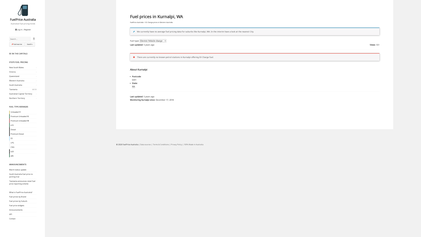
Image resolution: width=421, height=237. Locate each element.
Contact (12, 218)
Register (27, 29)
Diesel (13, 129)
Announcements (17, 164)
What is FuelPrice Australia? (20, 192)
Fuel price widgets (16, 205)
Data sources (145, 144)
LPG (12, 143)
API (10, 214)
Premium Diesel (17, 134)
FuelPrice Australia (23, 19)
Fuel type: (135, 41)
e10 (12, 125)
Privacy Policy (176, 144)
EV (12, 138)
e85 (12, 156)
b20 (12, 151)
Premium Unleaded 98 (20, 121)
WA (133, 86)
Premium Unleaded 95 (20, 116)
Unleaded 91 (16, 112)
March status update (17, 170)
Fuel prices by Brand (17, 197)
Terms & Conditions (161, 144)
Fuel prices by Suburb (18, 201)
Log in (19, 29)
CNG (12, 147)
